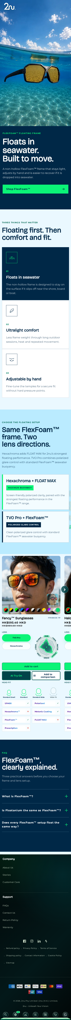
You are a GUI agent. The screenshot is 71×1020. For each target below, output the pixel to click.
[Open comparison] (45, 1015)
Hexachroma (16, 646)
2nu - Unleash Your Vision (35, 1006)
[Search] (6, 1015)
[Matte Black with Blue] (22, 610)
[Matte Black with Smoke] (38, 610)
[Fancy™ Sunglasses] (52, 600)
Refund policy (13, 948)
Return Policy (10, 920)
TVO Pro (16, 638)
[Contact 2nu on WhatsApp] (65, 1015)
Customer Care (11, 882)
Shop (70, 518)
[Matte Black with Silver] (33, 610)
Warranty (8, 927)
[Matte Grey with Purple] (49, 610)
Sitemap (10, 963)
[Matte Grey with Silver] (55, 610)
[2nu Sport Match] (26, 1015)
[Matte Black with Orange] (6, 610)
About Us (8, 867)
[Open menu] (35, 1015)
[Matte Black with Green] (16, 610)
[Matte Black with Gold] (11, 610)
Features (70, 506)
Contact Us (9, 912)
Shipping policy (13, 955)
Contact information (35, 955)
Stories (7, 874)
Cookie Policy (55, 955)
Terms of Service (48, 948)
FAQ (70, 527)
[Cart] (55, 1015)
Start (70, 494)
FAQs (6, 905)
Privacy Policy (30, 948)
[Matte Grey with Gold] (44, 610)
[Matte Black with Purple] (27, 610)
